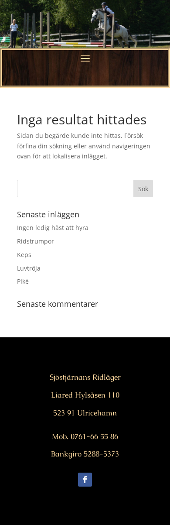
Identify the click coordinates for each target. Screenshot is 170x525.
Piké (23, 281)
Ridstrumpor (35, 241)
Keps (24, 254)
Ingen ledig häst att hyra (52, 227)
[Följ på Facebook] (85, 480)
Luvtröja (29, 268)
